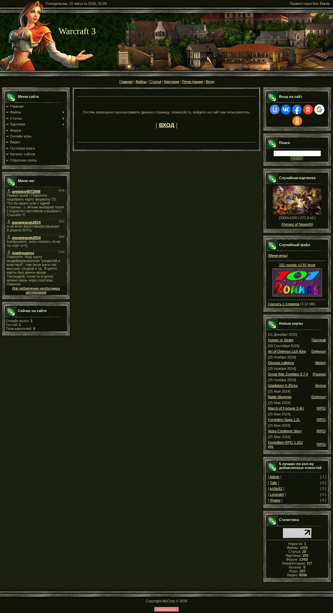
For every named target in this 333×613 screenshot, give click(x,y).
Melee (320, 363)
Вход (210, 82)
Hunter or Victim (280, 340)
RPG (321, 408)
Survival (319, 340)
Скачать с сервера (283, 304)
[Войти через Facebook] (297, 109)
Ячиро (275, 500)
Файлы (141, 82)
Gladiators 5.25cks (283, 385)
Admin (274, 477)
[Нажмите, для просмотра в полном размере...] (297, 295)
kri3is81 (276, 488)
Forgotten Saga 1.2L (284, 420)
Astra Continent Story (285, 431)
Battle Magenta (279, 397)
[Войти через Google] (319, 109)
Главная (126, 82)
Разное (319, 374)
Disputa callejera (281, 363)
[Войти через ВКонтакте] (286, 109)
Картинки (171, 82)
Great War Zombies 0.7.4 (288, 374)
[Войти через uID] (275, 109)
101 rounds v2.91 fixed (297, 265)
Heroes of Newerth (297, 224)
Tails (273, 483)
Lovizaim (277, 494)
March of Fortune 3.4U (286, 408)
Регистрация (192, 82)
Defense (318, 351)
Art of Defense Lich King (287, 351)
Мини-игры (278, 255)
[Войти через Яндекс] (308, 109)
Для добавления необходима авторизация (36, 290)
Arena (320, 385)
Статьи (155, 82)
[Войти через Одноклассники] (297, 121)
